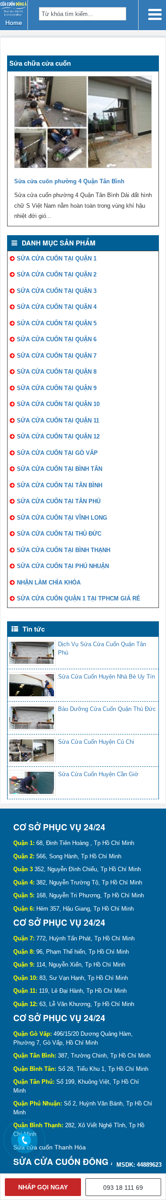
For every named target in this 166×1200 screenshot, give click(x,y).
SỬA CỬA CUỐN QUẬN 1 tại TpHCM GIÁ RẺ (78, 598)
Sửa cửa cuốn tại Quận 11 (58, 420)
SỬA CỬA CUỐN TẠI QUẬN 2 (57, 274)
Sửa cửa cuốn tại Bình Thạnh (63, 550)
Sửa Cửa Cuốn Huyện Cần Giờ (98, 774)
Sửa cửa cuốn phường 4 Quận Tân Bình (69, 181)
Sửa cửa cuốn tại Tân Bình (59, 485)
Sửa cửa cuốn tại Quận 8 (57, 371)
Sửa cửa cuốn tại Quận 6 (57, 339)
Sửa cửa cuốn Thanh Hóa (49, 1147)
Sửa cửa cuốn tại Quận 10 (58, 404)
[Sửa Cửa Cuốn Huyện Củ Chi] (32, 750)
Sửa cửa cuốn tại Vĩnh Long (62, 517)
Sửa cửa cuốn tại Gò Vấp (57, 453)
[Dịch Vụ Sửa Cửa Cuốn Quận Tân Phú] (32, 653)
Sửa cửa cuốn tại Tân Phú (58, 501)
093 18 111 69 (123, 1187)
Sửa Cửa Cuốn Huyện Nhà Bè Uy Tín (106, 676)
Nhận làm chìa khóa (49, 582)
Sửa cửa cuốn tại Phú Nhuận (63, 566)
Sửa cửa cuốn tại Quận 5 (57, 323)
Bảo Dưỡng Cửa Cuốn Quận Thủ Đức (107, 709)
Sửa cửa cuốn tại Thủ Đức (59, 533)
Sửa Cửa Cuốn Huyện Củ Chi (96, 741)
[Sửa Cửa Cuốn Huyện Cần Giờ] (32, 783)
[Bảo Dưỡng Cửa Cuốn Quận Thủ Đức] (32, 717)
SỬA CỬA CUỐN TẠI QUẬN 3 (57, 291)
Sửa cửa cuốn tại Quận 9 (57, 388)
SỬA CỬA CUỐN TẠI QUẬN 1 (57, 258)
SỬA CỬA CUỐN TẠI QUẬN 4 (57, 307)
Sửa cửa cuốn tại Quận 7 (57, 355)
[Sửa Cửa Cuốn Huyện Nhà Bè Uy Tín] (32, 685)
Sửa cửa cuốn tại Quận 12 (58, 436)
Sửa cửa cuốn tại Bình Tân (59, 469)
